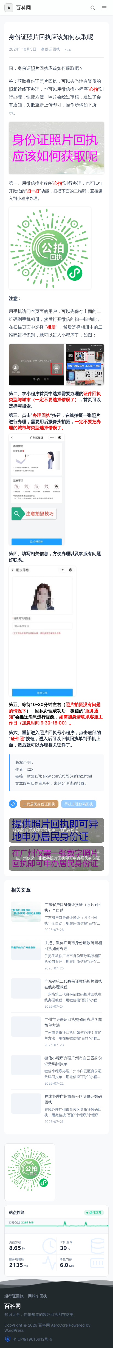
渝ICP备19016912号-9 (32, 1339)
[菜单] (104, 7)
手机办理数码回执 (78, 804)
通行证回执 (14, 1296)
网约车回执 (37, 1296)
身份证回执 (50, 49)
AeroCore (59, 1325)
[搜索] (93, 8)
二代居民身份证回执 (39, 804)
